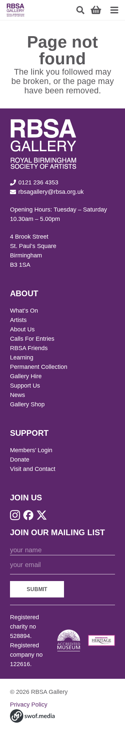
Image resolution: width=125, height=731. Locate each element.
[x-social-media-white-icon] (42, 515)
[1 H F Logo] (101, 640)
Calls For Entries (32, 338)
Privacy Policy (28, 704)
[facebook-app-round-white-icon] (28, 515)
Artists (18, 320)
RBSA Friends (29, 348)
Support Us (25, 385)
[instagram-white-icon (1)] (15, 515)
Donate (19, 459)
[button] (80, 10)
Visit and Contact (32, 469)
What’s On (24, 310)
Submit (37, 589)
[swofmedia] (32, 716)
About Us (22, 329)
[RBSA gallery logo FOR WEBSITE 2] (15, 10)
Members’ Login (31, 450)
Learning (21, 357)
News (17, 395)
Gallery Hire (26, 376)
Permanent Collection (38, 366)
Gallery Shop (27, 404)
